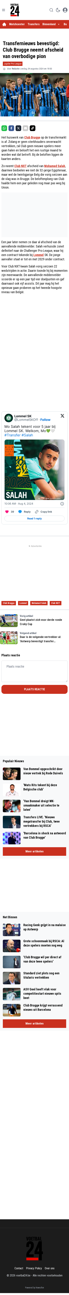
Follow (45, 420)
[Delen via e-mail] (25, 128)
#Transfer (12, 435)
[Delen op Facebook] (11, 128)
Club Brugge (32, 137)
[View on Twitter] (62, 418)
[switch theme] (58, 9)
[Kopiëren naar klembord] (32, 128)
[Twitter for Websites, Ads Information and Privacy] (62, 503)
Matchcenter (17, 24)
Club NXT (20, 166)
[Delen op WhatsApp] (4, 128)
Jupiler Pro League (12, 63)
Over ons (49, 1268)
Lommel (38, 255)
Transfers (34, 24)
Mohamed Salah (54, 166)
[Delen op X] (18, 128)
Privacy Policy (34, 1268)
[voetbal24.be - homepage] (15, 10)
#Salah (27, 435)
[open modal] (65, 9)
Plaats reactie (34, 689)
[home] (4, 24)
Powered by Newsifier (34, 1287)
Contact (19, 1268)
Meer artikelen (34, 851)
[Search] (51, 10)
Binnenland (49, 24)
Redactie (15, 68)
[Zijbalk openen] (3, 10)
